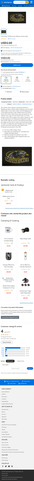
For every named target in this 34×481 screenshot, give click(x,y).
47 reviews (12, 38)
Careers (4, 394)
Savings (20, 6)
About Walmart (5, 391)
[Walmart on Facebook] (3, 466)
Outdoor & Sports (17, 104)
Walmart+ (4, 416)
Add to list (9, 91)
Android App (5, 460)
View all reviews (7, 342)
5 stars (2, 348)
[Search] (27, 2)
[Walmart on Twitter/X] (6, 466)
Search (30, 368)
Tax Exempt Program (7, 437)
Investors (4, 399)
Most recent (10, 361)
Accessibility (5, 432)
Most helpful (5, 364)
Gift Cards (4, 419)
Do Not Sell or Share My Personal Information (13, 452)
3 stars (2, 351)
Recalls (3, 429)
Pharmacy (4, 427)
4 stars (2, 350)
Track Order (13, 383)
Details (14, 88)
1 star (3, 355)
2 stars (2, 353)
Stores (3, 412)
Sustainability (5, 401)
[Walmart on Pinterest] (12, 466)
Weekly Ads (23, 383)
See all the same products (26, 303)
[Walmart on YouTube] (9, 466)
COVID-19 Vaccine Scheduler (9, 424)
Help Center (27, 381)
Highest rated (20, 361)
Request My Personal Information (10, 449)
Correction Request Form (10, 317)
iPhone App (4, 458)
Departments (6, 6)
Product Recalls (5, 434)
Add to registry (25, 91)
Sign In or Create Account (12, 381)
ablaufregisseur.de (17, 50)
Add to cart (17, 65)
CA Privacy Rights (6, 447)
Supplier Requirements (7, 404)
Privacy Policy (5, 445)
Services (14, 6)
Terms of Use (5, 442)
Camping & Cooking (26, 104)
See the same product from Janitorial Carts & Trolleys (19, 208)
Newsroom (4, 396)
